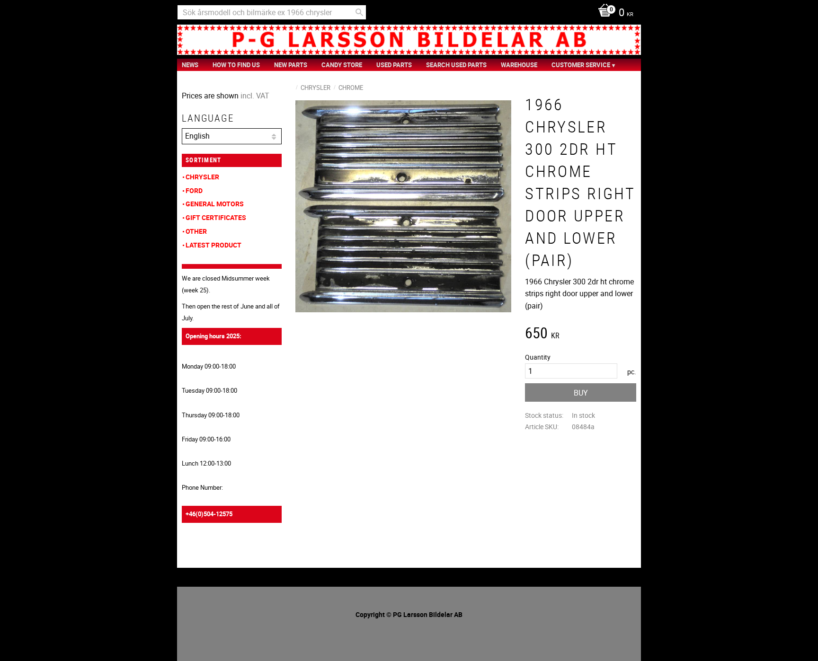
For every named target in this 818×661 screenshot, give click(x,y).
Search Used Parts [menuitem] (456, 65)
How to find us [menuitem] (236, 65)
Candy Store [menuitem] (341, 65)
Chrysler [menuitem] (202, 176)
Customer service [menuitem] (580, 65)
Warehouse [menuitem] (519, 65)
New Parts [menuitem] (290, 65)
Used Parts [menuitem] (394, 65)
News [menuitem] (190, 65)
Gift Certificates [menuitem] (216, 217)
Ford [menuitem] (194, 190)
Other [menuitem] (196, 231)
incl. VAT (254, 95)
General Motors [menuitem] (215, 203)
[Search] (359, 12)
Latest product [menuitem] (213, 244)
